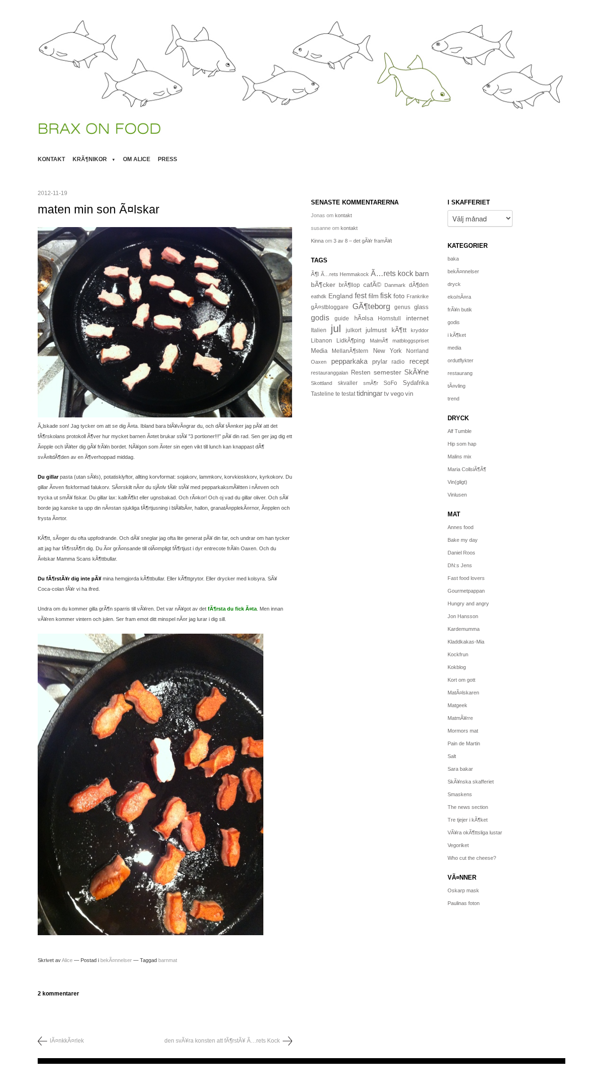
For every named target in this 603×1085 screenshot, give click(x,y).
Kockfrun (458, 654)
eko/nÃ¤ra (459, 297)
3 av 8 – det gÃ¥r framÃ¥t (363, 241)
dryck (454, 284)
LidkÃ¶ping (350, 340)
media (454, 348)
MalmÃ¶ (379, 340)
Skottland (321, 383)
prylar (379, 362)
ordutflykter (460, 360)
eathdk (318, 296)
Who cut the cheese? (472, 858)
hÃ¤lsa (363, 318)
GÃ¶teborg (371, 306)
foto (399, 296)
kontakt (51, 159)
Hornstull (389, 318)
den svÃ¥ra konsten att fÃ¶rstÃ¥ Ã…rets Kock (222, 1040)
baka (453, 258)
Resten (360, 372)
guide (341, 318)
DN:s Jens (460, 565)
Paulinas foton (464, 903)
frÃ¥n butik (460, 309)
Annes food (460, 527)
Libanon (321, 340)
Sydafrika (416, 383)
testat (348, 394)
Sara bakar (460, 769)
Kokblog (457, 667)
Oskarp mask (463, 890)
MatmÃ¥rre (460, 718)
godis (320, 317)
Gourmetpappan (466, 591)
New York (387, 350)
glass (421, 307)
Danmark (395, 285)
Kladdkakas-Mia (466, 641)
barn (422, 273)
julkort (353, 330)
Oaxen (318, 362)
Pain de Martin (464, 743)
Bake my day (463, 540)
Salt (452, 756)
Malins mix (460, 456)
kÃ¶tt (399, 330)
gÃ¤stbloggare (330, 307)
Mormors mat (463, 731)
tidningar (370, 393)
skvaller (348, 383)
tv (386, 394)
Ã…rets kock (392, 273)
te (337, 394)
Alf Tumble (460, 431)
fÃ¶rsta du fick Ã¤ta (232, 609)
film (373, 296)
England (340, 296)
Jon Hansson (463, 616)
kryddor (420, 330)
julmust (376, 330)
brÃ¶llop (349, 285)
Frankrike (418, 296)
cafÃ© (372, 284)
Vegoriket (458, 845)
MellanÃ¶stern (350, 351)
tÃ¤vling (456, 386)
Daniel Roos (461, 552)
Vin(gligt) (457, 482)
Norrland (417, 351)
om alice (136, 159)
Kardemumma (464, 629)
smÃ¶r (370, 383)
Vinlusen (457, 495)
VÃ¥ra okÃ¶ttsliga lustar (475, 832)
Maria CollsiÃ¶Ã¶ (467, 469)
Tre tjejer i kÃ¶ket (468, 820)
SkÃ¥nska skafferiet (471, 781)
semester (387, 372)
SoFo (390, 383)
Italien (318, 330)
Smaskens (460, 794)
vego (397, 393)
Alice (67, 960)
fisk (385, 295)
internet (417, 318)
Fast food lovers (466, 578)
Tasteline (322, 394)
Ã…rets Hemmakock (345, 274)
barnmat (167, 960)
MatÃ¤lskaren (463, 692)
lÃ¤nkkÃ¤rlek (67, 1040)
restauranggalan (329, 372)
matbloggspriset (410, 340)
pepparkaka (349, 361)
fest (361, 295)
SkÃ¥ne (416, 372)
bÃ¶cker (323, 284)
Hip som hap (462, 444)
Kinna (317, 241)
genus (402, 307)
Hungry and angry (468, 603)
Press (167, 159)
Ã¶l (315, 274)
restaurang (460, 373)
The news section (468, 807)
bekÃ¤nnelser (116, 960)
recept (419, 361)
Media (319, 350)
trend (453, 398)
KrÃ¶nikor (90, 159)
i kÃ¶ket (457, 335)
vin (409, 394)
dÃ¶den (419, 285)
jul (336, 328)
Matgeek (457, 705)
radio (398, 362)
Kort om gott (461, 680)
